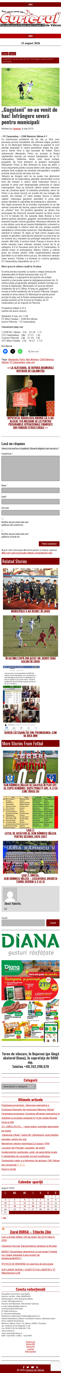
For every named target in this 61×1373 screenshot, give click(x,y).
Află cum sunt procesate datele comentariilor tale (26, 553)
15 (48, 1203)
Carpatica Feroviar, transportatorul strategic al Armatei (29, 1246)
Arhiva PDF (30, 1344)
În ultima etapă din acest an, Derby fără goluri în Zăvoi (30, 659)
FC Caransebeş (17, 362)
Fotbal (12, 54)
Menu (31, 4)
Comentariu (7, 453)
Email (4, 496)
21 (40, 1206)
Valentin (17, 128)
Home (5, 54)
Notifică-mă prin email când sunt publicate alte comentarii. (15, 523)
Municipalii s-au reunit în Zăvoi (30, 611)
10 (5, 1203)
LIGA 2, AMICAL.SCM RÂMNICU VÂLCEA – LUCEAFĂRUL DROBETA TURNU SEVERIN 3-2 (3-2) (30, 878)
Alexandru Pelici (16, 359)
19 (25, 1206)
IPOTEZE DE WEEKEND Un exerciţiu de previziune (27, 1264)
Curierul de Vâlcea (34, 1370)
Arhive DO (30, 1346)
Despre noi (30, 1342)
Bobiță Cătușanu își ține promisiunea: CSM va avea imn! (30, 734)
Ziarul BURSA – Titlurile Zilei (30, 1231)
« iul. (3, 1218)
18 (15, 1206)
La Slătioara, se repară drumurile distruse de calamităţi (32, 369)
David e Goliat (8, 1169)
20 (33, 1206)
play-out (30, 362)
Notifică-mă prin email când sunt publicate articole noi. (15, 535)
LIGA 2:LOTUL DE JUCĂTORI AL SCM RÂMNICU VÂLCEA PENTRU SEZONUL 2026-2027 (30, 833)
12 (25, 1203)
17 (5, 1206)
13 (33, 1203)
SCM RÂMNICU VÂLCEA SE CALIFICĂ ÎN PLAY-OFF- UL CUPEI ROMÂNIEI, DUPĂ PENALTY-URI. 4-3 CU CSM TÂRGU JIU (31, 788)
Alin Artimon (32, 359)
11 (15, 1203)
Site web (5, 508)
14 (40, 1203)
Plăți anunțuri (30, 1351)
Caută (4, 918)
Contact (30, 1349)
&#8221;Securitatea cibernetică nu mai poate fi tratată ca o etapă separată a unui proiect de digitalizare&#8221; (29, 1255)
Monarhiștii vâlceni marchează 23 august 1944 (25, 1143)
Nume (4, 485)
